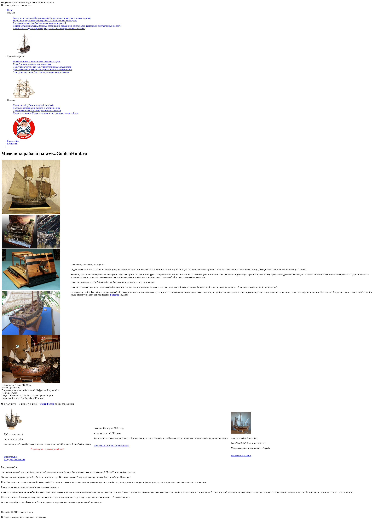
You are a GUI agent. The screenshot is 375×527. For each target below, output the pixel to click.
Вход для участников (14, 459)
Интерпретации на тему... (67, 26)
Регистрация (10, 457)
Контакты (12, 143)
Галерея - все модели (52, 18)
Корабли (36, 61)
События (42, 67)
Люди (32, 64)
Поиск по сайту (33, 105)
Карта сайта (13, 141)
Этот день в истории (41, 72)
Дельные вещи (42, 69)
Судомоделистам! (37, 110)
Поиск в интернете (45, 113)
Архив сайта (49, 28)
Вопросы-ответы (36, 108)
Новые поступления (241, 455)
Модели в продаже (45, 20)
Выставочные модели (39, 23)
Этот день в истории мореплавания (111, 445)
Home (10, 10)
